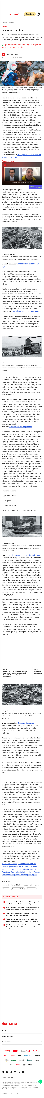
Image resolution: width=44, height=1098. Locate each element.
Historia (36, 885)
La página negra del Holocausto (26, 311)
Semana (4, 22)
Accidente (6, 889)
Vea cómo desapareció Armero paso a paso (19, 875)
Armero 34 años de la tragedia (21, 885)
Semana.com (31, 889)
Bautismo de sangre (26, 723)
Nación (11, 22)
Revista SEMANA (18, 889)
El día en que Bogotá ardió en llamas (24, 555)
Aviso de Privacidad (9, 1077)
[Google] (3, 1072)
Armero (5, 885)
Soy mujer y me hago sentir (20, 427)
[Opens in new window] (7, 1072)
